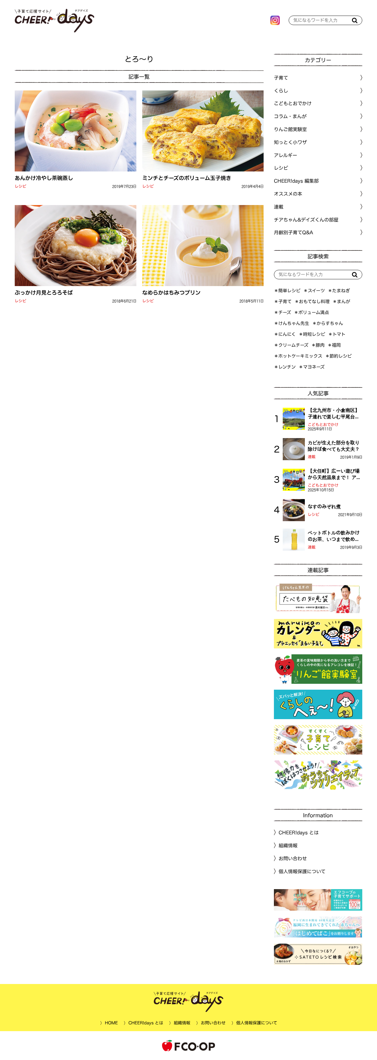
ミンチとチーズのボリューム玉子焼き (186, 178)
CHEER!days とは (299, 832)
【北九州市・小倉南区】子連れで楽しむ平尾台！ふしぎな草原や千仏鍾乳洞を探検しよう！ (334, 414)
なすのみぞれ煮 (324, 506)
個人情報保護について (302, 871)
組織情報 (288, 845)
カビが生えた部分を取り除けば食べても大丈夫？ (334, 445)
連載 (278, 206)
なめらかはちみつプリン (171, 292)
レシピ (20, 186)
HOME (111, 1023)
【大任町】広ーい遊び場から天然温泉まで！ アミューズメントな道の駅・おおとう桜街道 (334, 474)
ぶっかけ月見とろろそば (44, 292)
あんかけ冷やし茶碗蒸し (44, 178)
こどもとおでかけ (323, 425)
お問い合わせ (293, 858)
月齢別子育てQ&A (293, 232)
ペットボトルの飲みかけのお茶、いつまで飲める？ (334, 536)
